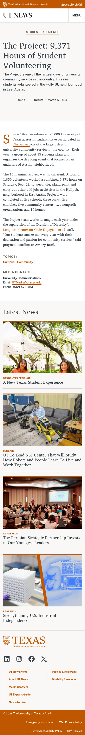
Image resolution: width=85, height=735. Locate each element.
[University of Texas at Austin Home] (25, 5)
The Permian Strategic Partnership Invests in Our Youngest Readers (41, 540)
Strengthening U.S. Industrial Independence (29, 618)
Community (25, 262)
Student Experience (42, 32)
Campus (8, 262)
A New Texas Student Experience (33, 382)
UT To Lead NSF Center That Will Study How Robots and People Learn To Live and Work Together (42, 460)
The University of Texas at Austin (32, 713)
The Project (21, 144)
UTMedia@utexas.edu (26, 282)
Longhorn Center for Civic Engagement (32, 229)
